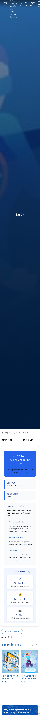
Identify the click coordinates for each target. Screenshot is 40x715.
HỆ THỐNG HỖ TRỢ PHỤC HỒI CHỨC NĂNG (10, 677)
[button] (32, 645)
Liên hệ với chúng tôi (12, 631)
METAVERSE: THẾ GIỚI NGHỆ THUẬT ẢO (28, 677)
